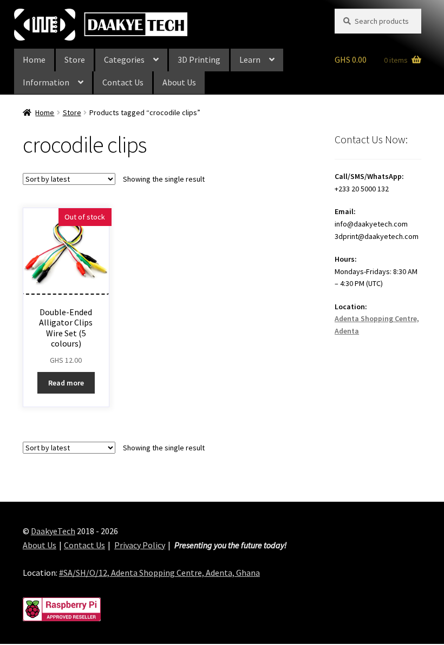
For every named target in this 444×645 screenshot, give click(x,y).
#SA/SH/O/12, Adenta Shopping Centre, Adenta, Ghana (159, 572)
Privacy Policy (139, 545)
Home (34, 59)
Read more (66, 383)
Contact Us (122, 82)
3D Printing (199, 59)
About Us (179, 82)
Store (74, 59)
